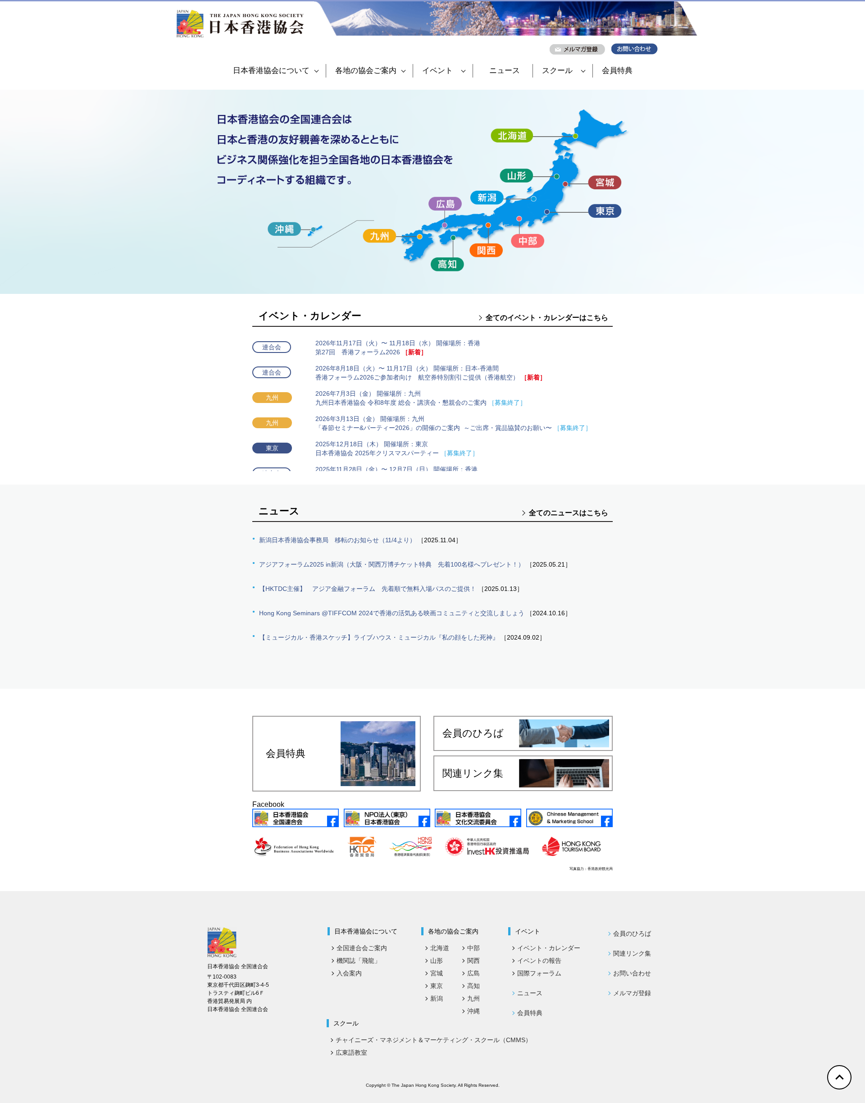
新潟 (436, 998)
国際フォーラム (539, 973)
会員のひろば (473, 733)
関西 (473, 960)
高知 (473, 985)
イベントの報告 (539, 960)
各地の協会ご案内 (365, 70)
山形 (436, 960)
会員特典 (617, 70)
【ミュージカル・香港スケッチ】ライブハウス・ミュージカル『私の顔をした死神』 (379, 637)
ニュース (504, 70)
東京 (436, 985)
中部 (473, 948)
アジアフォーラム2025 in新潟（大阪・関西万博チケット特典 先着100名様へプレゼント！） (391, 564)
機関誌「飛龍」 (359, 960)
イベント (437, 70)
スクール (557, 70)
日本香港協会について (271, 70)
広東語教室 (351, 1052)
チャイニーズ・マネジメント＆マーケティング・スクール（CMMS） (434, 1040)
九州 (473, 998)
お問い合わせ (632, 973)
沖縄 (473, 1011)
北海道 (439, 948)
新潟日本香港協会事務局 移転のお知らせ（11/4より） (337, 540)
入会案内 (349, 973)
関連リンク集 (472, 773)
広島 (473, 973)
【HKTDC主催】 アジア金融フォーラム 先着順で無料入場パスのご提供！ (367, 588)
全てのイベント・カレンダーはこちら (547, 317)
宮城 (436, 973)
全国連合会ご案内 (362, 948)
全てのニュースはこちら (568, 513)
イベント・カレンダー (548, 948)
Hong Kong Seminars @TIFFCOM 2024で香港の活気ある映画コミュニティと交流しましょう (391, 613)
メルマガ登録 (632, 993)
